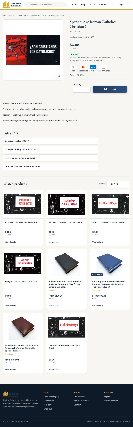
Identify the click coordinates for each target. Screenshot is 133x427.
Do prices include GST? (17, 141)
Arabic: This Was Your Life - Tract (108, 222)
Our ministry (79, 397)
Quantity (77, 84)
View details (10, 242)
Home (74, 4)
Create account (111, 401)
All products (49, 401)
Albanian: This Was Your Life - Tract (22, 222)
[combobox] (46, 4)
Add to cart (110, 89)
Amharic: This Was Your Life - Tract (65, 222)
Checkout (48, 409)
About (92, 4)
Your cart (48, 405)
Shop (83, 4)
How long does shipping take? (20, 158)
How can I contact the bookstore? (22, 166)
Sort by (102, 184)
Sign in (107, 397)
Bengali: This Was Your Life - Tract (21, 281)
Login (121, 4)
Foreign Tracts (22, 15)
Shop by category (51, 397)
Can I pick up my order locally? (20, 149)
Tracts (11, 15)
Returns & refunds (81, 401)
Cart (113, 4)
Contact (103, 4)
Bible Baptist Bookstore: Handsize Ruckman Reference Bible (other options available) (65, 284)
